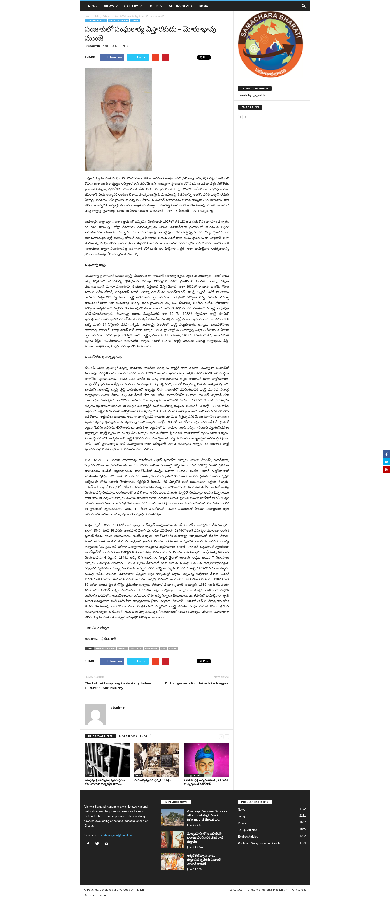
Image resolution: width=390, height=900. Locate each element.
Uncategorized (118, 20)
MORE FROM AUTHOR (133, 736)
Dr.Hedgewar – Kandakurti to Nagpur (197, 683)
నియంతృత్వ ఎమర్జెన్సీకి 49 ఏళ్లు (152, 780)
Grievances (299, 889)
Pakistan (136, 648)
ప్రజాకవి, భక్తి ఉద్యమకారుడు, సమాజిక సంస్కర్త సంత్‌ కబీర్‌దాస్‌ (206, 782)
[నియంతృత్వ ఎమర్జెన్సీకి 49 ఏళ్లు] (156, 760)
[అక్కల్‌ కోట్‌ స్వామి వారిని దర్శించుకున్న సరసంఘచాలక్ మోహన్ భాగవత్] (172, 861)
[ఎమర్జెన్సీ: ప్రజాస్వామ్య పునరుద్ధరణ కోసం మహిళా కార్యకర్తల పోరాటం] (107, 760)
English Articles (248, 836)
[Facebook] (89, 844)
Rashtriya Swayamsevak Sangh (259, 843)
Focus (153, 6)
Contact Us (235, 889)
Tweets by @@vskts (251, 95)
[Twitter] (98, 844)
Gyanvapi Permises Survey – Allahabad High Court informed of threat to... (207, 815)
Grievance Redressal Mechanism (267, 889)
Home (88, 16)
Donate (205, 6)
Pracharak (151, 648)
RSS (163, 648)
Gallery (131, 6)
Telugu (242, 816)
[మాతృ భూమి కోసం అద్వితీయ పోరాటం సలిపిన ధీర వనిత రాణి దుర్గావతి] (172, 839)
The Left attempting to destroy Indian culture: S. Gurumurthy (118, 685)
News (92, 6)
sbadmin (94, 45)
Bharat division (105, 648)
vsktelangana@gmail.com (117, 835)
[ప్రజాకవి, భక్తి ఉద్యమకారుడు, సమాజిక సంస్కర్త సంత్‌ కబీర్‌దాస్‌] (206, 760)
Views (109, 6)
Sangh (173, 648)
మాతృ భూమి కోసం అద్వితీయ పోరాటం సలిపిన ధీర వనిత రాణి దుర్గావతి (205, 837)
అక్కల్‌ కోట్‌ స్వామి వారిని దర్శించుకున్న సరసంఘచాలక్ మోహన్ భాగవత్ (204, 859)
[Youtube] (107, 844)
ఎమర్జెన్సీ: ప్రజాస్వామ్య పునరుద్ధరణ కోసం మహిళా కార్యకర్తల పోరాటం (105, 782)
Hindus (122, 648)
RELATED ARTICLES (100, 736)
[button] (304, 6)
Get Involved (180, 6)
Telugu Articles (95, 20)
